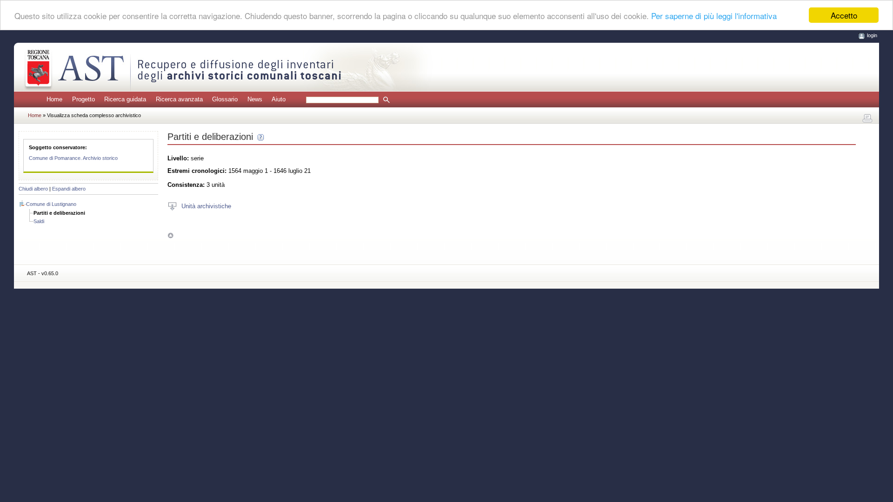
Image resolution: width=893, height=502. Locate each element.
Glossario (225, 99)
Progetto (83, 99)
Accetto (844, 15)
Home (54, 99)
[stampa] (867, 118)
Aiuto (279, 99)
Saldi (38, 221)
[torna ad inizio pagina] (170, 235)
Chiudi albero (33, 189)
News (254, 99)
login (872, 35)
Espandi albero (69, 189)
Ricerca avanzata (179, 99)
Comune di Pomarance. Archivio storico (73, 158)
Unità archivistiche (206, 205)
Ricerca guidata (125, 99)
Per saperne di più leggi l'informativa (714, 15)
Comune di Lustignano (51, 204)
